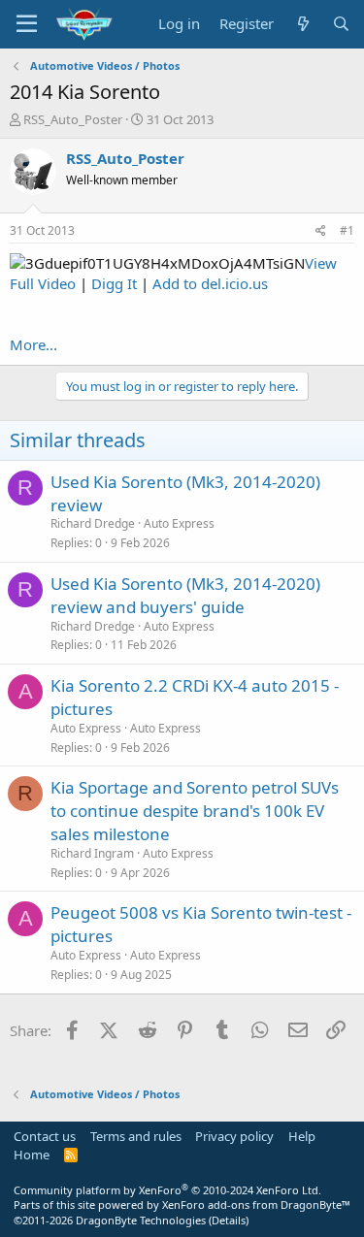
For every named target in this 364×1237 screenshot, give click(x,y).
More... (33, 344)
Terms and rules (136, 1136)
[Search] (341, 24)
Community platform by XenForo (167, 1190)
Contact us (45, 1136)
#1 (347, 230)
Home (32, 1154)
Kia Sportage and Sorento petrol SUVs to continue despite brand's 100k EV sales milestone (194, 810)
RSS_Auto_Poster (72, 119)
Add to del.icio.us (210, 283)
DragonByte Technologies (141, 1220)
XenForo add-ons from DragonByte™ (256, 1204)
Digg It (114, 283)
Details (229, 1220)
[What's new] (302, 24)
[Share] (321, 231)
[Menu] (27, 24)
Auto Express (179, 523)
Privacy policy (234, 1136)
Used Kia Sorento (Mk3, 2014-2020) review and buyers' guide (185, 595)
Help (301, 1136)
